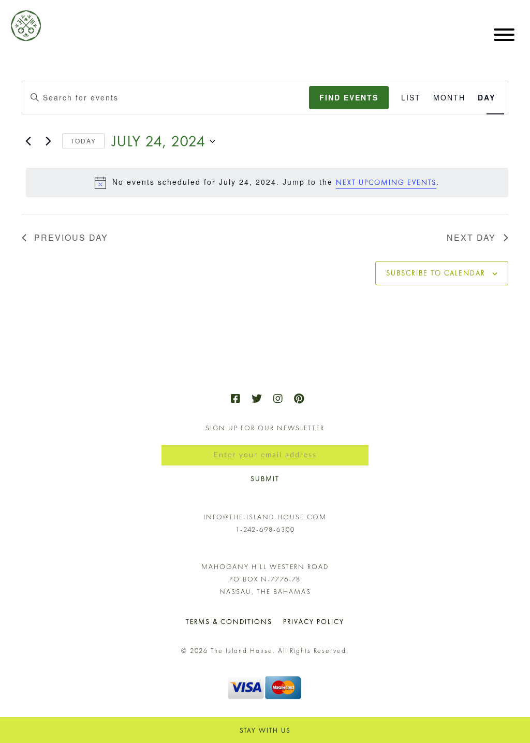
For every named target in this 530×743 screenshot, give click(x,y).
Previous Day (71, 237)
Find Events (348, 97)
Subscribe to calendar (435, 273)
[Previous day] (28, 141)
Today (83, 140)
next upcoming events (386, 182)
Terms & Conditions (229, 621)
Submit (265, 478)
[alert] (267, 182)
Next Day (471, 237)
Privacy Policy (313, 621)
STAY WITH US (265, 730)
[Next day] (48, 141)
